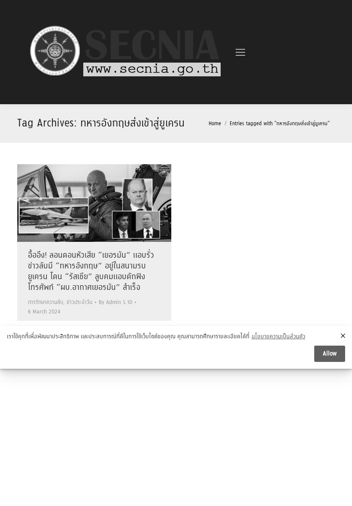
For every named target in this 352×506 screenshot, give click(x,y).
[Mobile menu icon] (240, 52)
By (115, 302)
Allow (330, 353)
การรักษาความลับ (45, 302)
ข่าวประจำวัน (79, 302)
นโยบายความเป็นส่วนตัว (278, 337)
